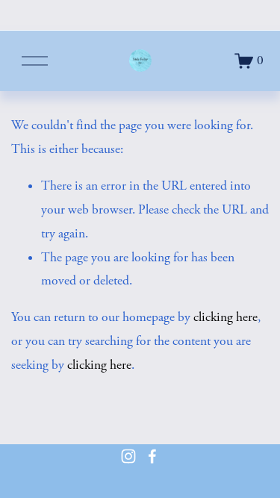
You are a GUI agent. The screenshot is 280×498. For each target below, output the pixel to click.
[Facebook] (152, 456)
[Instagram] (128, 456)
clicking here (225, 317)
